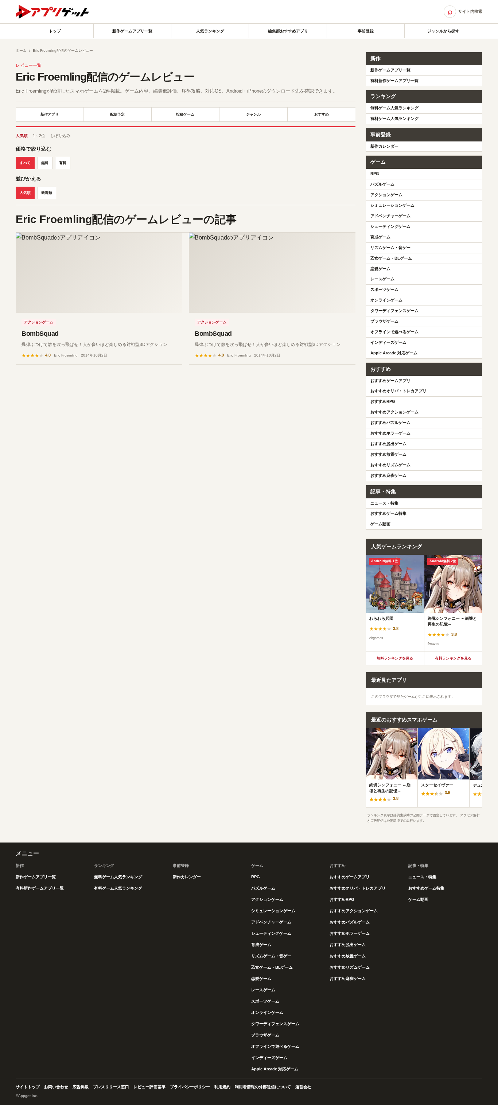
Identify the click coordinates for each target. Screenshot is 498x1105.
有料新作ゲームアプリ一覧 (394, 80)
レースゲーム (382, 279)
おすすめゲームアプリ (390, 380)
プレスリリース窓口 (111, 1087)
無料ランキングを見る (395, 658)
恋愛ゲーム (380, 268)
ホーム (21, 50)
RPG (374, 173)
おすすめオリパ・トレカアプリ (398, 391)
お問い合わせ (56, 1087)
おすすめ (321, 114)
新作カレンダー (384, 146)
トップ (55, 31)
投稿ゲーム (185, 114)
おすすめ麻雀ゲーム (388, 475)
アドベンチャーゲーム (390, 216)
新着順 (46, 193)
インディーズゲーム (388, 342)
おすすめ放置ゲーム (388, 454)
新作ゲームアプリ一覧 (132, 31)
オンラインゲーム (386, 300)
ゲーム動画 (380, 524)
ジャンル (253, 114)
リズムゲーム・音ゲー (390, 247)
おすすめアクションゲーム (394, 412)
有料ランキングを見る (453, 658)
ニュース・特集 (384, 503)
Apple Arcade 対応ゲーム (393, 353)
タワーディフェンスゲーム (394, 310)
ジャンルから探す (443, 31)
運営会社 (303, 1087)
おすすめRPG (382, 401)
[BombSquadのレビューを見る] (99, 273)
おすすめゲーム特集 (388, 513)
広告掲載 (81, 1087)
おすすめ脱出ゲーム (388, 443)
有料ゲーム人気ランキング (394, 118)
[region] (424, 603)
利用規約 (222, 1087)
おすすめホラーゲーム (390, 433)
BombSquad (40, 333)
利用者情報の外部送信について (263, 1087)
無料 (44, 163)
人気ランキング (210, 31)
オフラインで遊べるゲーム (394, 332)
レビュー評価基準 (149, 1087)
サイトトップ (28, 1087)
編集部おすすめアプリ (288, 31)
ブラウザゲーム (384, 321)
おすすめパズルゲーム (390, 422)
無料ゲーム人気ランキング (394, 108)
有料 (62, 163)
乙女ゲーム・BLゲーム (391, 258)
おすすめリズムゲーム (390, 465)
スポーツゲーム (384, 289)
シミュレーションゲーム (392, 205)
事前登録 (366, 31)
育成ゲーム (380, 237)
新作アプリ (49, 114)
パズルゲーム (382, 184)
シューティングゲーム (390, 226)
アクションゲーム (38, 322)
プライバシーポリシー (190, 1087)
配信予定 (117, 114)
